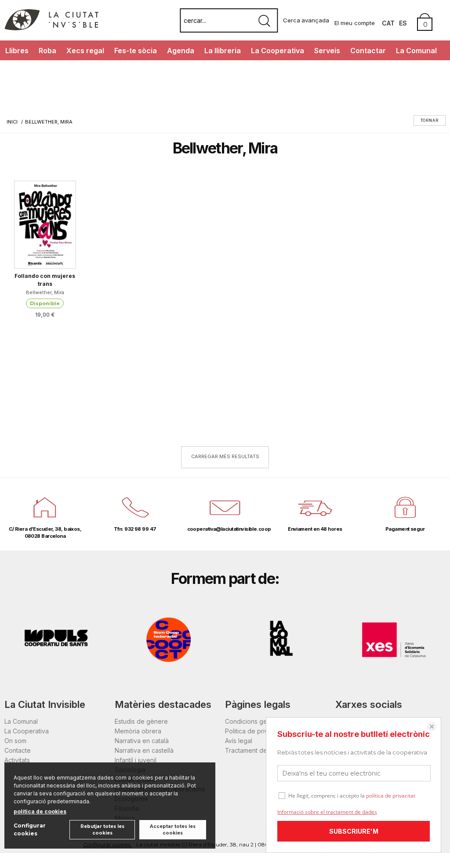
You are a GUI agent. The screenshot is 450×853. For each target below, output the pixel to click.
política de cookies (40, 811)
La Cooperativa (277, 50)
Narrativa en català (142, 740)
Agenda (180, 50)
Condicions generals (255, 721)
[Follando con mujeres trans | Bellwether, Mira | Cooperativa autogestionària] (45, 225)
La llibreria (222, 50)
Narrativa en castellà (144, 750)
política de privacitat (390, 795)
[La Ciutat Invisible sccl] (51, 27)
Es (403, 23)
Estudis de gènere (141, 721)
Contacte (17, 750)
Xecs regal (85, 50)
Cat (388, 23)
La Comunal (416, 50)
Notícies (19, 70)
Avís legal (238, 740)
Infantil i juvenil (135, 760)
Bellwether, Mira (45, 292)
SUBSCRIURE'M (353, 831)
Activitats (17, 760)
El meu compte (354, 22)
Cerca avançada (306, 20)
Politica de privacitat (254, 731)
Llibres (17, 50)
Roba (47, 50)
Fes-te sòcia (135, 50)
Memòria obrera (138, 731)
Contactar (368, 50)
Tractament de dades (256, 750)
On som (15, 740)
